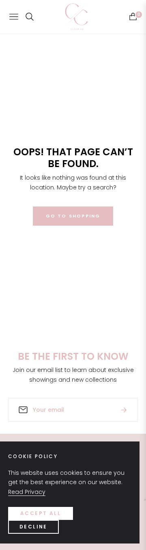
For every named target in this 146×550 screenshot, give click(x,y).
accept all (40, 513)
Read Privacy (26, 492)
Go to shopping (73, 216)
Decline (33, 526)
